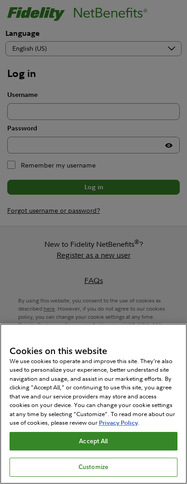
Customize (93, 466)
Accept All (93, 441)
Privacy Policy (118, 422)
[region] (93, 404)
